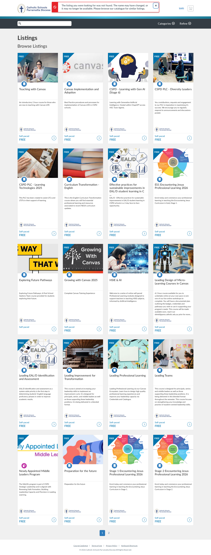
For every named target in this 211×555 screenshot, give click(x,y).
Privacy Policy (111, 545)
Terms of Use (97, 545)
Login (181, 8)
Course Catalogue (81, 545)
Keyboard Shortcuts (129, 545)
